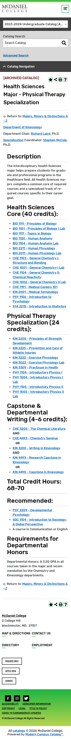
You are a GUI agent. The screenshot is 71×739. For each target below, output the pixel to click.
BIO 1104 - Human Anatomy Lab (36, 243)
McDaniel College (14, 616)
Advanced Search (16, 55)
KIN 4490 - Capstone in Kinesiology (38, 472)
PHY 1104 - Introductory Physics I (37, 372)
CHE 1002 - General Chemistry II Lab (39, 282)
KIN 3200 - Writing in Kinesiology (36, 448)
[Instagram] (17, 698)
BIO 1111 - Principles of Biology (35, 223)
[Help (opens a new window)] (65, 79)
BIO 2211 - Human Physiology (34, 248)
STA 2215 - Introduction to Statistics (39, 306)
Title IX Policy (38, 708)
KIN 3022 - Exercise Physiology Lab (38, 362)
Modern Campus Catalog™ (44, 734)
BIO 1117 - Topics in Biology (32, 233)
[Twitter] (26, 698)
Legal (22, 708)
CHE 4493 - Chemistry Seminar (35, 438)
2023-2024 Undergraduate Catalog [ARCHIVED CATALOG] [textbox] (36, 24)
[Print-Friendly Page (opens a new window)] (60, 79)
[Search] (64, 43)
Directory (10, 645)
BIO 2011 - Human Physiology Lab (37, 253)
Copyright (8, 708)
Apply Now (10, 671)
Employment (42, 645)
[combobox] (35, 24)
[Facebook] (8, 698)
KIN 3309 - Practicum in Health (35, 367)
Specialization (13, 140)
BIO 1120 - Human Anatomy (32, 238)
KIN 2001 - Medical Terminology (35, 292)
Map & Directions (16, 633)
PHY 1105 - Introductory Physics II (38, 387)
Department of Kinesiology (22, 127)
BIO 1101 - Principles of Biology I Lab (39, 228)
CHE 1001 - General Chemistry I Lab (38, 267)
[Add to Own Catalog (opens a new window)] (50, 79)
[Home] (14, 8)
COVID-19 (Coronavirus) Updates (21, 713)
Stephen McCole (55, 140)
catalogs (19, 731)
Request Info (12, 661)
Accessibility (10, 704)
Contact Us (41, 633)
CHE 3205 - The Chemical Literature (39, 429)
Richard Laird (40, 134)
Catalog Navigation (21, 66)
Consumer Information (37, 704)
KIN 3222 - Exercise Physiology (35, 357)
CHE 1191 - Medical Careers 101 (35, 287)
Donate (9, 681)
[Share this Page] (55, 79)
